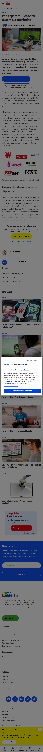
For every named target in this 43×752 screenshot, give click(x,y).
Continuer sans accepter (31, 360)
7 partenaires (25, 370)
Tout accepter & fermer (22, 391)
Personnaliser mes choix (11, 386)
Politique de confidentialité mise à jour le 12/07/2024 (19, 383)
